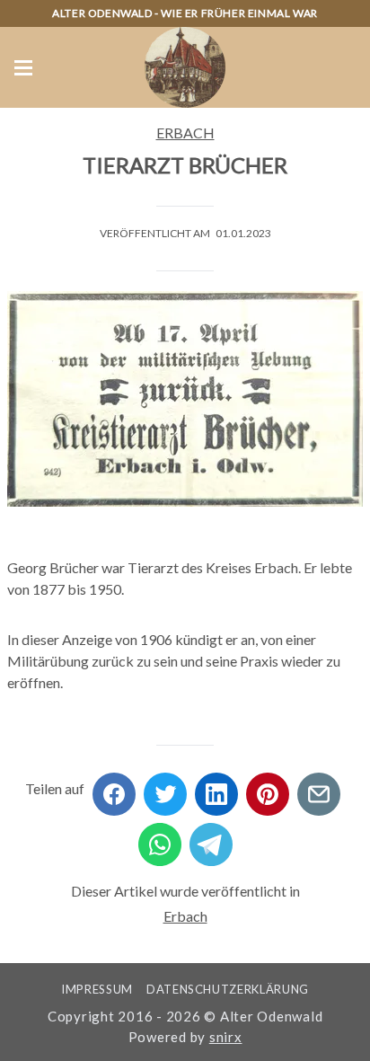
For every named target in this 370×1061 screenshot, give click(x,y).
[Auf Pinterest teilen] (267, 788)
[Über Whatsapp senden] (159, 838)
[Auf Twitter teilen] (165, 788)
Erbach (185, 132)
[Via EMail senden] (318, 788)
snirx (225, 1037)
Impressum (97, 989)
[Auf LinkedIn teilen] (216, 788)
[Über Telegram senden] (211, 838)
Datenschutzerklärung (227, 989)
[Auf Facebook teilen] (114, 788)
